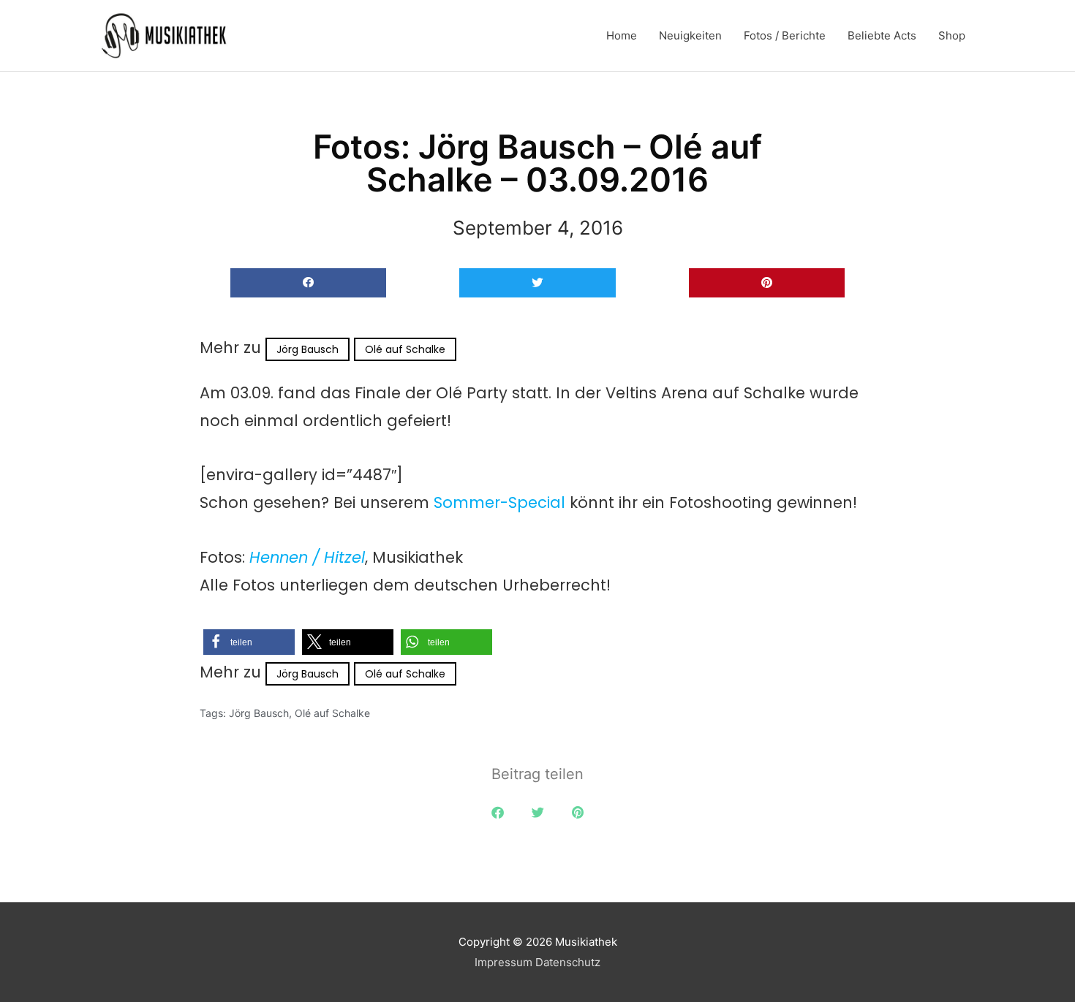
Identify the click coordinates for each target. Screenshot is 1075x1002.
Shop (951, 35)
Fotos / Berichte (785, 35)
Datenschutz (567, 962)
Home (621, 35)
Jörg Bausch (307, 349)
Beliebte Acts (882, 35)
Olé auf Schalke (405, 349)
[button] (308, 283)
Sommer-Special (499, 502)
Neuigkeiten (690, 35)
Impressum (503, 962)
